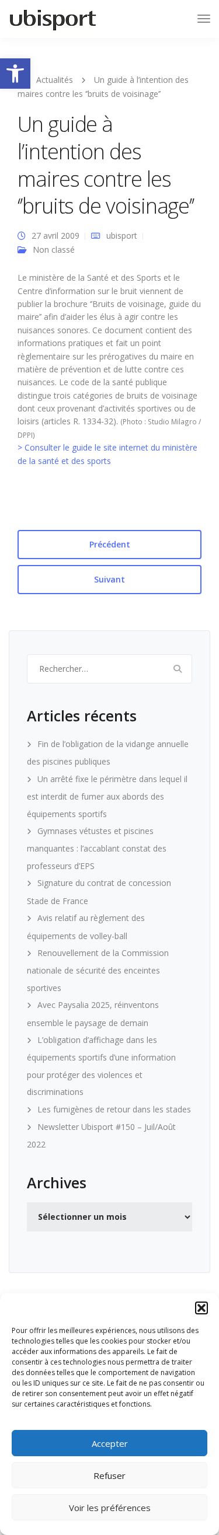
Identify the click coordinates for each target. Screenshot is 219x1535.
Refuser (109, 1475)
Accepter (110, 1443)
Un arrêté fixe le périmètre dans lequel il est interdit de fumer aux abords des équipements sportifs (107, 796)
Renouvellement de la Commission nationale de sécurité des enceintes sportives (98, 970)
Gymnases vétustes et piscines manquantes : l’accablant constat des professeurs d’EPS (96, 848)
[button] (15, 73)
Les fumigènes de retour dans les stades (114, 1109)
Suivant (109, 579)
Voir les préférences (110, 1507)
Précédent (109, 544)
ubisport (121, 235)
